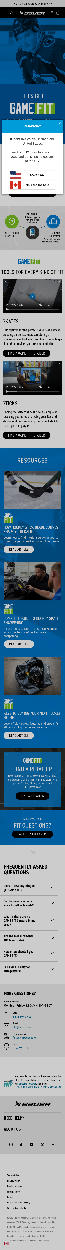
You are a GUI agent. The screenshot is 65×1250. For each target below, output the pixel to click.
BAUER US (37, 174)
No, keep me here (37, 185)
